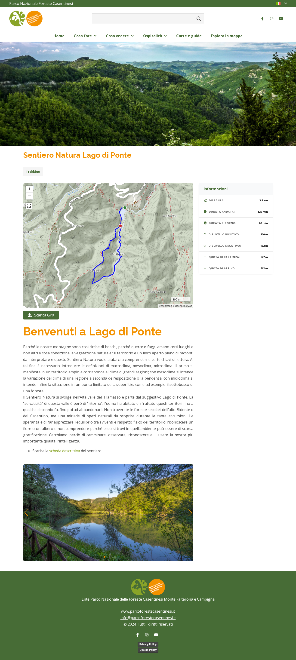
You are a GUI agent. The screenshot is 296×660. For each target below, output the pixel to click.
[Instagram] (271, 18)
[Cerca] (199, 18)
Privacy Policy (148, 644)
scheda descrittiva (64, 450)
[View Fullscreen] (29, 206)
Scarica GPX (44, 315)
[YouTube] (281, 18)
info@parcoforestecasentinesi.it (148, 617)
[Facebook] (262, 18)
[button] (29, 189)
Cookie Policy (148, 649)
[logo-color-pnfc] (26, 18)
